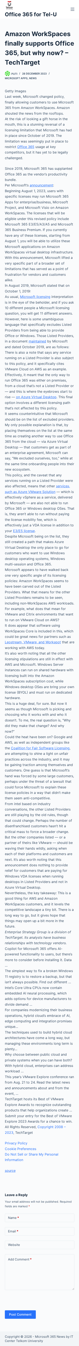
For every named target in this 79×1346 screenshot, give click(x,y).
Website (14, 1245)
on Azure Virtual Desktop (36, 397)
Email (13, 1231)
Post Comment (20, 1314)
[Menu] (72, 9)
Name (13, 1218)
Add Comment (20, 1259)
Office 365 (25, 147)
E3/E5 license (24, 531)
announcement (41, 185)
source (10, 1170)
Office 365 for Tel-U (31, 14)
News (33, 78)
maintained (37, 341)
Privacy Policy (16, 1143)
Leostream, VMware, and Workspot (33, 642)
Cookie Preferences (20, 1149)
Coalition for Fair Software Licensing (40, 748)
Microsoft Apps (16, 78)
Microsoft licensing (35, 297)
